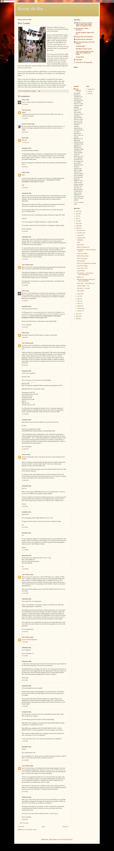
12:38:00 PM (25, 480)
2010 (77, 223)
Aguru (59, 839)
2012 (77, 218)
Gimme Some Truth (82, 253)
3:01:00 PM (25, 631)
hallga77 (24, 172)
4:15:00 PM (25, 656)
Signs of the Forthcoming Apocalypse (86, 263)
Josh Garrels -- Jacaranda (83, 288)
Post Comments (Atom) (31, 829)
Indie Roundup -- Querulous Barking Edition (86, 250)
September (80, 237)
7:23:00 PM (25, 741)
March (79, 306)
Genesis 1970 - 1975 (82, 268)
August (79, 294)
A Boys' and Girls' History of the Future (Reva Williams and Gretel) (84, 52)
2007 (77, 314)
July (78, 296)
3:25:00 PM (25, 527)
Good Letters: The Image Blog (84, 62)
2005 (77, 319)
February (79, 308)
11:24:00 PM (25, 414)
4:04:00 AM (25, 132)
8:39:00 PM (25, 365)
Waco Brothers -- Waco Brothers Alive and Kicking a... (85, 273)
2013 (77, 216)
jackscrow (24, 454)
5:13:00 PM (25, 118)
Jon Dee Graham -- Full (83, 286)
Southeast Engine (80, 46)
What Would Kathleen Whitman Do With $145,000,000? (86, 280)
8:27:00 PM (25, 680)
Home (43, 826)
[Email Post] (39, 91)
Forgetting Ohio (81, 261)
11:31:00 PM (25, 550)
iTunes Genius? (81, 270)
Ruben (23, 138)
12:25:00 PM (25, 569)
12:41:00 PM (25, 593)
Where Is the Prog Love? (83, 247)
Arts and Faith (80, 57)
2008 (77, 228)
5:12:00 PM (25, 259)
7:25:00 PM (25, 327)
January (79, 311)
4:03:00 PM (25, 187)
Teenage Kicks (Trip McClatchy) (84, 37)
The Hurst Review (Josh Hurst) (84, 39)
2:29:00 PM (25, 167)
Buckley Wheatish (27, 124)
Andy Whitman (26, 265)
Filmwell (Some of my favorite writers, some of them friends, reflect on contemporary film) (84, 24)
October (79, 235)
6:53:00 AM (25, 791)
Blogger (70, 839)
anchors (24, 100)
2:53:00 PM (25, 104)
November (80, 233)
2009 (77, 226)
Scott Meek (25, 110)
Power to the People (82, 258)
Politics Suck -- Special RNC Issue (86, 283)
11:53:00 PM (25, 760)
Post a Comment (24, 823)
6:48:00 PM (25, 819)
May (78, 301)
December (80, 230)
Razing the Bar (30, 8)
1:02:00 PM (25, 506)
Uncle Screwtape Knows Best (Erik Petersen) (85, 42)
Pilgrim (24, 333)
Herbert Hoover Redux (83, 256)
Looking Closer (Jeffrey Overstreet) (82, 29)
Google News (91, 89)
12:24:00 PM (25, 449)
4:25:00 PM (25, 231)
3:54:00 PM (25, 642)
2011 (77, 221)
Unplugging (80, 240)
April (78, 303)
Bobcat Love (80, 277)
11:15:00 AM (25, 142)
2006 (77, 316)
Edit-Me (90, 91)
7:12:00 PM (25, 301)
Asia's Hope (79, 60)
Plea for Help (80, 244)
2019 (77, 211)
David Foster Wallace (82, 266)
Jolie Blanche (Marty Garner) (84, 49)
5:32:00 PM (25, 706)
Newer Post (21, 826)
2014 (77, 213)
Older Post (65, 826)
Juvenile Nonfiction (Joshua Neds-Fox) (85, 33)
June (78, 298)
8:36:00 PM (25, 337)
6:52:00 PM (25, 285)
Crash (78, 242)
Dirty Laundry (80, 290)
